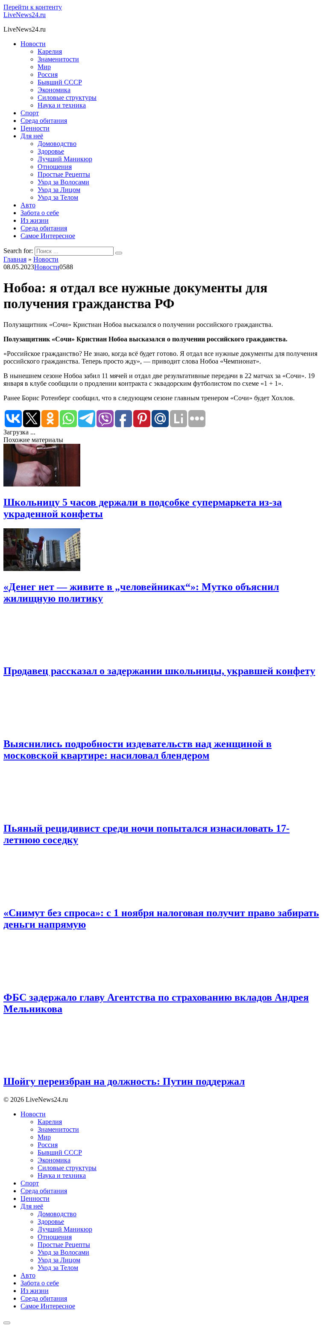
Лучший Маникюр (65, 159)
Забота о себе (39, 212)
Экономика (54, 89)
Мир (44, 66)
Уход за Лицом (59, 189)
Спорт (29, 112)
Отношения (55, 166)
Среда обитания (43, 120)
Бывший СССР (60, 82)
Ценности (35, 128)
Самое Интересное (47, 235)
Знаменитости (58, 59)
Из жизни (34, 220)
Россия (48, 74)
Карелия (50, 51)
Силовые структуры (67, 97)
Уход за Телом (58, 197)
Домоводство (57, 143)
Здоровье (51, 151)
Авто (27, 205)
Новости (33, 43)
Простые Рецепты (64, 174)
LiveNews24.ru (24, 14)
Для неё (31, 136)
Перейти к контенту (32, 7)
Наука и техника (62, 105)
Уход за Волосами (63, 182)
